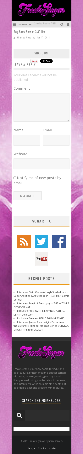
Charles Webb (24, 37)
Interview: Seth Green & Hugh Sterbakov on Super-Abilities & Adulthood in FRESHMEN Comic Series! (41, 295)
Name (18, 130)
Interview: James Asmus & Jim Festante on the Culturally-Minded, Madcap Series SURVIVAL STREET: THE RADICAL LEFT (41, 325)
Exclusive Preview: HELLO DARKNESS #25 (53, 25)
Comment (22, 88)
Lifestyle (31, 448)
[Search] (62, 24)
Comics (42, 448)
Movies (52, 448)
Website (20, 154)
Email (47, 130)
